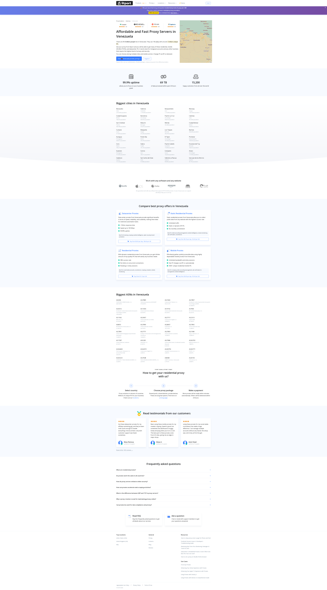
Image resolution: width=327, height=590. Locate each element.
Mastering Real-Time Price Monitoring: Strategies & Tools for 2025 (195, 547)
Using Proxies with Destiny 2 (189, 574)
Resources (171, 3)
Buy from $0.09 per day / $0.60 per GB (140, 241)
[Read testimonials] (123, 24)
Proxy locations (120, 21)
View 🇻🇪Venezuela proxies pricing (129, 59)
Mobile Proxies (176, 250)
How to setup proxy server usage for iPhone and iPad (196, 538)
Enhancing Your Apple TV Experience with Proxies (194, 571)
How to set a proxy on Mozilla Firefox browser (194, 557)
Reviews (151, 548)
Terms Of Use (148, 585)
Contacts (151, 541)
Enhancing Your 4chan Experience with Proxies (194, 568)
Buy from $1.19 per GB (140, 276)
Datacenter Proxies (130, 213)
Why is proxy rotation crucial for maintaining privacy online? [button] (163, 499)
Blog (150, 544)
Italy (117, 544)
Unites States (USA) (121, 538)
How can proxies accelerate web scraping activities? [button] (163, 487)
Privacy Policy (137, 585)
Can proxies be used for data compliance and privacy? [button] (163, 505)
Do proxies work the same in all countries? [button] (163, 476)
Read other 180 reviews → (124, 450)
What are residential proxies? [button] (163, 470)
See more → (175, 13)
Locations (161, 3)
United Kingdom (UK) (122, 541)
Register (147, 59)
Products (139, 3)
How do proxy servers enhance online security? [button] (163, 481)
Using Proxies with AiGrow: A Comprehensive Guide (195, 578)
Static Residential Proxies (181, 213)
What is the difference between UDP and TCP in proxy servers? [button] (163, 493)
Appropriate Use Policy (123, 585)
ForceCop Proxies (186, 565)
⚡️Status (182, 3)
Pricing (151, 3)
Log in (208, 3)
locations (136, 398)
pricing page (163, 398)
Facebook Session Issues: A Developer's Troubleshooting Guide (192, 542)
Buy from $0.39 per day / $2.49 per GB (189, 239)
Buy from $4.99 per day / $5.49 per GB (189, 276)
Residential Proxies (130, 250)
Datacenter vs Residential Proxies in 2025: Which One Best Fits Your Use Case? (195, 552)
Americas (128, 21)
